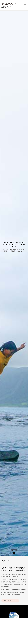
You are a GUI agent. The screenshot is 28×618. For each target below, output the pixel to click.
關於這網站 (14, 550)
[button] (25, 5)
